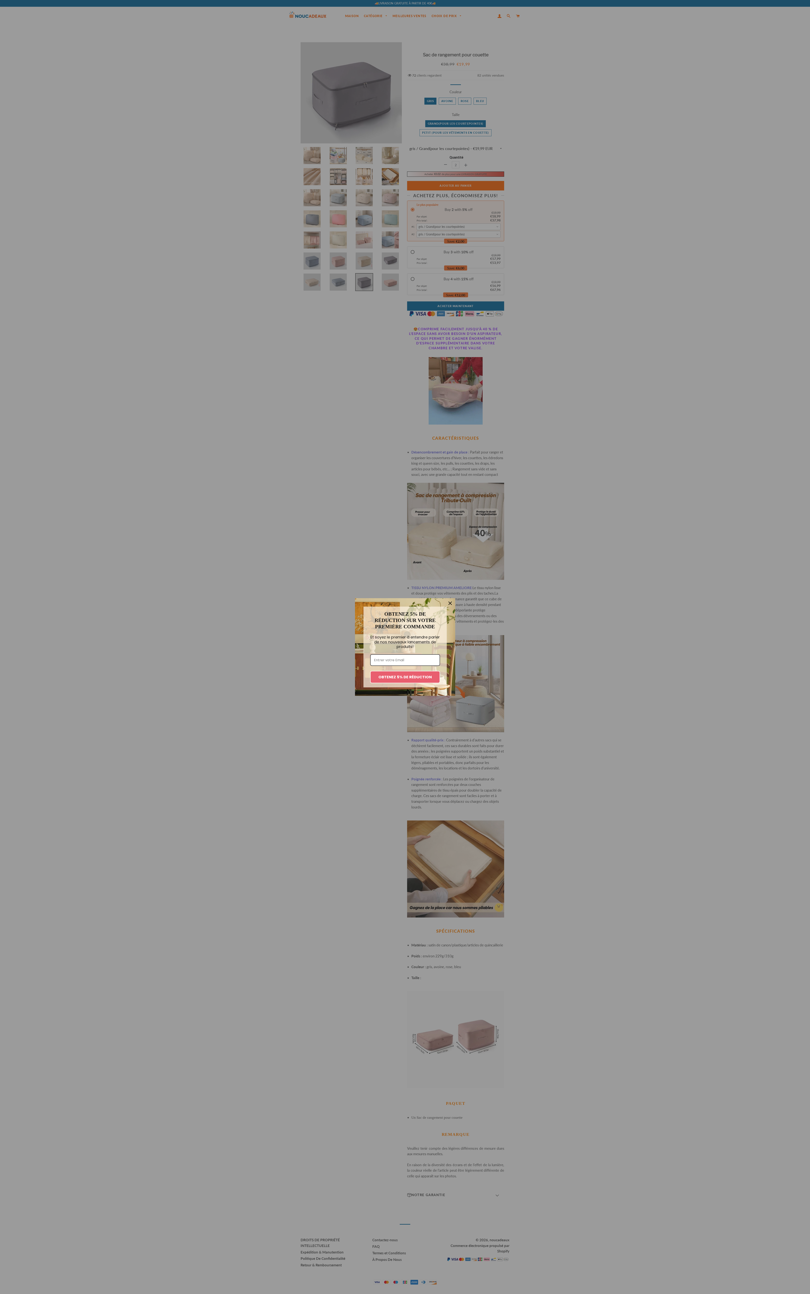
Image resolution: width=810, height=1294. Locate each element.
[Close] (450, 603)
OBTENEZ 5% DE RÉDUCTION (405, 677)
